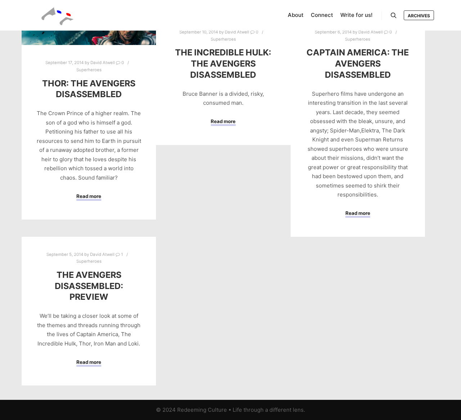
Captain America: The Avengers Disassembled (357, 63)
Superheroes (89, 69)
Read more (88, 196)
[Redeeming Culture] (58, 15)
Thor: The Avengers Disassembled (88, 89)
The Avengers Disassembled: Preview (89, 286)
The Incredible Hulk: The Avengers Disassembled (223, 63)
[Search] (393, 15)
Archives (419, 15)
